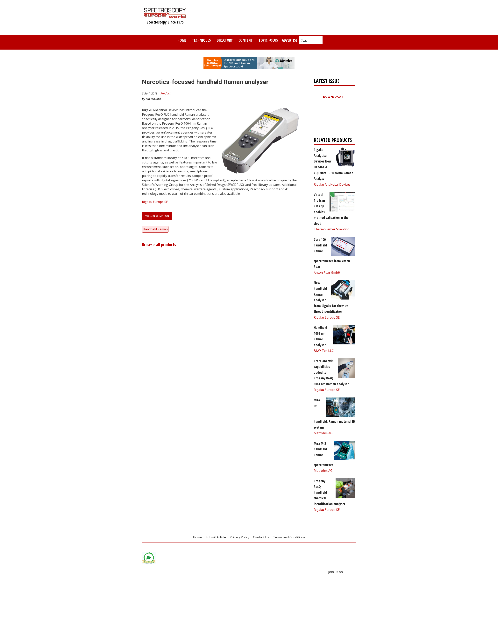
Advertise (289, 40)
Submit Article (216, 537)
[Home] (165, 16)
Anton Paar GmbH (327, 272)
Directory (225, 40)
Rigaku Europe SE (155, 202)
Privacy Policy (239, 537)
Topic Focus (268, 40)
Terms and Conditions (289, 537)
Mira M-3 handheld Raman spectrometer (323, 454)
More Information (157, 215)
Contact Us (261, 537)
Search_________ (311, 40)
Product (165, 93)
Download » (333, 96)
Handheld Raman (155, 229)
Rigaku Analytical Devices (332, 184)
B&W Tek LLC (324, 351)
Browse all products (159, 245)
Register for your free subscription (333, 119)
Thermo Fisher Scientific (331, 229)
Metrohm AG (323, 433)
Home (181, 40)
